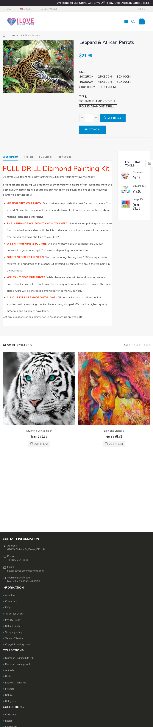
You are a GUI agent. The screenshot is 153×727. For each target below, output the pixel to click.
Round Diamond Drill (96, 106)
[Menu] (126, 21)
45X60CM (105, 82)
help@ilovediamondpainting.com (25, 498)
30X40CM (124, 77)
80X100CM (87, 87)
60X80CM (124, 82)
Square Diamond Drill (97, 101)
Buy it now (92, 129)
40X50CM (86, 82)
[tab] (10, 156)
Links (140, 9)
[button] (125, 345)
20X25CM (86, 77)
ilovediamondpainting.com (100, 719)
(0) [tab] (65, 156)
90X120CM (108, 87)
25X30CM (105, 77)
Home (4, 35)
